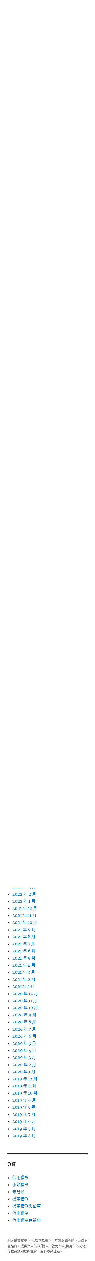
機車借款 (20, 1198)
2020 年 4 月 (24, 1050)
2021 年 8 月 (23, 936)
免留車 (60, 1246)
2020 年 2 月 (24, 1064)
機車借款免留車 (26, 1205)
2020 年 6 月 (24, 1036)
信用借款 (20, 1177)
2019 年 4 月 (24, 1135)
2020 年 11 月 (24, 1000)
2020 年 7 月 (24, 1029)
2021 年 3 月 (23, 972)
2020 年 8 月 (24, 1021)
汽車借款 (20, 1213)
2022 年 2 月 (24, 894)
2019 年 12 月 (24, 1078)
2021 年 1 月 (23, 986)
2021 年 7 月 (23, 943)
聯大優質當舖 (17, 1240)
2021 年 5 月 (23, 958)
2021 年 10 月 (24, 922)
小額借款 (20, 1184)
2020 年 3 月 (24, 1057)
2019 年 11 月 (24, 1085)
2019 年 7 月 (23, 1114)
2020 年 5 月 (24, 1043)
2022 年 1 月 (23, 901)
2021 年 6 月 (24, 950)
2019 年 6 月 (24, 1121)
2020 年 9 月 (24, 1014)
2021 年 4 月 (23, 965)
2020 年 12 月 (25, 993)
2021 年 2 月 (23, 979)
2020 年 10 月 (25, 1007)
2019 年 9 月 (24, 1100)
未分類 (18, 1191)
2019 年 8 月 (24, 1107)
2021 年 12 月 (24, 908)
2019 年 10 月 (24, 1093)
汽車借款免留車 (26, 1220)
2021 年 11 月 (24, 915)
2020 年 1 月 (23, 1071)
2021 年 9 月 (24, 929)
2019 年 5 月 (24, 1128)
